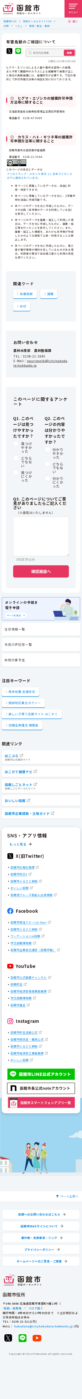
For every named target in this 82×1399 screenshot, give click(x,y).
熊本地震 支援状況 (22, 691)
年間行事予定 (14, 660)
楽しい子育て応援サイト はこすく (33, 714)
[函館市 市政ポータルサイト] (22, 8)
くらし (19, 26)
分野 (6, 26)
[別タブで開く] (9, 51)
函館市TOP (10, 21)
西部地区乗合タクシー (25, 703)
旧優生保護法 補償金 (23, 725)
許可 (23, 306)
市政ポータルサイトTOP (37, 21)
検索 (69, 53)
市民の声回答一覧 (18, 644)
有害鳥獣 (26, 294)
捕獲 (50, 294)
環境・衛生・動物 (39, 26)
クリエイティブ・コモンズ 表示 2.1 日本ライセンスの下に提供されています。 (39, 176)
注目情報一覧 (14, 629)
